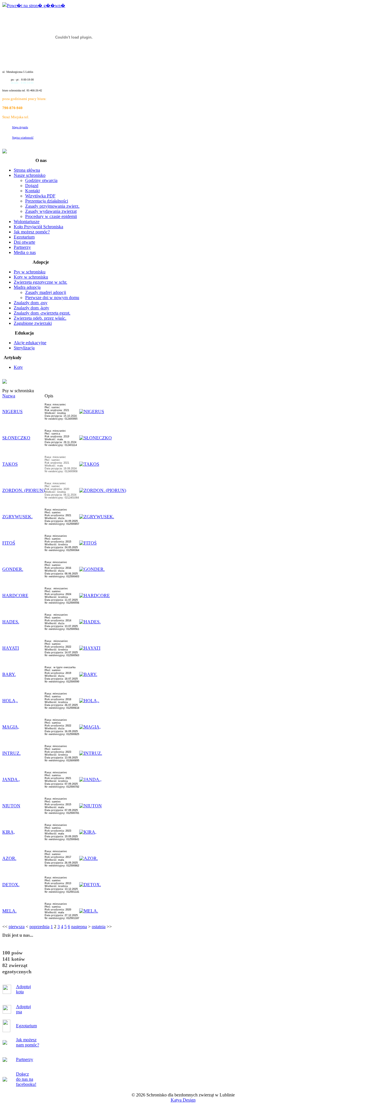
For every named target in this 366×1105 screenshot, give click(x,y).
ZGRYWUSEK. (17, 516)
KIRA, (8, 832)
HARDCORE (15, 595)
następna (79, 926)
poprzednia (39, 926)
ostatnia (99, 926)
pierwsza (17, 926)
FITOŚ (8, 543)
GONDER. (12, 569)
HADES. (10, 621)
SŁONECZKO (16, 437)
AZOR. (9, 858)
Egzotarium (26, 1025)
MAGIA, (10, 726)
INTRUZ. (11, 753)
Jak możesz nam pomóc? (27, 1042)
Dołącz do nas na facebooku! (26, 1079)
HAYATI (10, 648)
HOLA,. (10, 700)
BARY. (9, 674)
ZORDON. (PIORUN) (23, 490)
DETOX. (10, 884)
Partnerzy (24, 1059)
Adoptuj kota (23, 989)
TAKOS (10, 464)
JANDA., (11, 779)
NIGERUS (12, 411)
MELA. (9, 910)
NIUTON (11, 805)
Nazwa (8, 395)
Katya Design (183, 1100)
